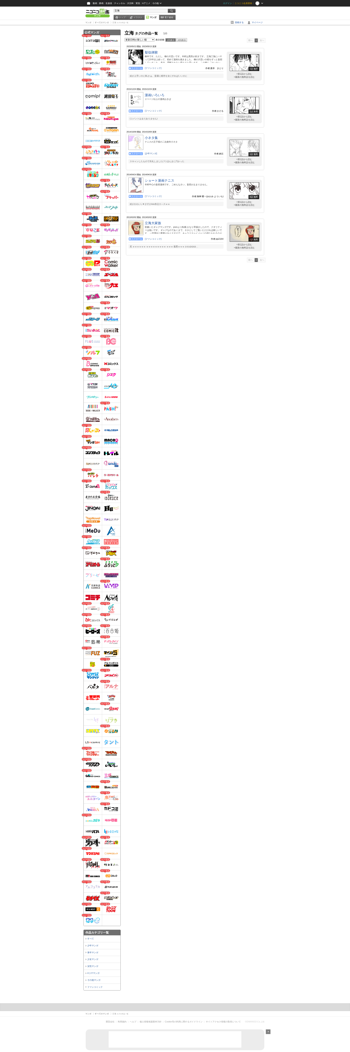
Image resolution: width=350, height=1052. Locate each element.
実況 (138, 3)
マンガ (153, 17)
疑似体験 (151, 52)
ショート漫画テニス (159, 180)
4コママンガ (93, 973)
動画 (95, 3)
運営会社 (110, 1021)
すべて (90, 938)
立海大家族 (153, 223)
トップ (122, 17)
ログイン (227, 3)
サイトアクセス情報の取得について (223, 1021)
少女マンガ (92, 959)
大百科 (130, 3)
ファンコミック (95, 987)
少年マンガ (92, 945)
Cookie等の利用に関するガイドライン (184, 1021)
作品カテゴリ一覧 (97, 932)
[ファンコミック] (153, 68)
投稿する (239, 22)
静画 (101, 3)
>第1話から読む (244, 74)
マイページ (257, 22)
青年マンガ (92, 952)
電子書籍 (168, 17)
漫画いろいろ (154, 95)
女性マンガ (92, 966)
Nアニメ (146, 3)
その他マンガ (93, 980)
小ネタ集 (151, 138)
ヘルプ (133, 1021)
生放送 (109, 3)
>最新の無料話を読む (244, 77)
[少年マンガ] (151, 153)
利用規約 (122, 1021)
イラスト (137, 17)
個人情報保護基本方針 (151, 1021)
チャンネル (119, 3)
